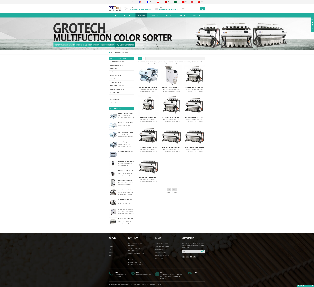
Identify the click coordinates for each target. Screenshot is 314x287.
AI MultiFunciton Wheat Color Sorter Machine (126, 200)
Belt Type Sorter (114, 93)
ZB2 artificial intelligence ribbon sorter (126, 132)
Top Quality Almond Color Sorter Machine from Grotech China (195, 117)
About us (127, 15)
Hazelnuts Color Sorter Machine (194, 147)
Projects (155, 15)
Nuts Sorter (113, 69)
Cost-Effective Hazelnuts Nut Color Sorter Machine (149, 117)
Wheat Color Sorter (115, 79)
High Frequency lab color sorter (126, 209)
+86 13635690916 (134, 9)
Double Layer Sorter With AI (126, 123)
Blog (110, 249)
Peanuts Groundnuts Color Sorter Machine (172, 147)
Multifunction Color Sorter (117, 62)
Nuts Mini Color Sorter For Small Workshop (172, 87)
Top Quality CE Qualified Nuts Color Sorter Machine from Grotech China (172, 117)
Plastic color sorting (159, 258)
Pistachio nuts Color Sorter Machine (149, 177)
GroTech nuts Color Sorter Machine (195, 87)
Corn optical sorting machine (162, 255)
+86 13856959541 (146, 9)
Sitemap (111, 252)
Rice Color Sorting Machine (161, 244)
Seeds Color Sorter (115, 75)
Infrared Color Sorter (116, 103)
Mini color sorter (115, 99)
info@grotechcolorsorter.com (168, 9)
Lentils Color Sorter (115, 72)
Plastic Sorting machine (160, 252)
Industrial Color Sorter (116, 65)
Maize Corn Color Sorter (117, 89)
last (174, 189)
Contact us (196, 15)
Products (141, 15)
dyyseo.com (159, 284)
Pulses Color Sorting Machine (162, 247)
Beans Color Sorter (115, 82)
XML (110, 255)
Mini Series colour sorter (125, 180)
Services (182, 15)
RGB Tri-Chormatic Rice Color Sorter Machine (126, 190)
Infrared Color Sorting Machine (126, 171)
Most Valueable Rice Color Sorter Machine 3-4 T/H (126, 219)
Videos (168, 15)
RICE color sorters (115, 96)
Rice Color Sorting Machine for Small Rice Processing (126, 161)
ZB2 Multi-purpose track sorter (126, 142)
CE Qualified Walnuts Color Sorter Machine (149, 147)
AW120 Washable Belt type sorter (126, 113)
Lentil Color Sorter (159, 249)
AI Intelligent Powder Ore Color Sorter (126, 152)
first (169, 189)
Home (114, 15)
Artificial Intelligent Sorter (117, 86)
